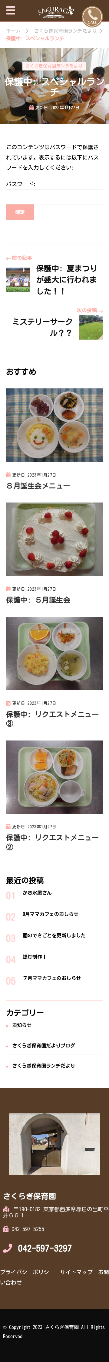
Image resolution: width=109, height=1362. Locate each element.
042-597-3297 (45, 1248)
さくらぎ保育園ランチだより (54, 66)
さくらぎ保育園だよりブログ (43, 1045)
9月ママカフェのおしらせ (50, 914)
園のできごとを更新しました (54, 935)
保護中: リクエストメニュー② (52, 842)
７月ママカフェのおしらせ (52, 978)
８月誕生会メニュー (38, 485)
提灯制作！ (35, 956)
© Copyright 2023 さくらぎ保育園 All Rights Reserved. (54, 1332)
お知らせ (21, 1025)
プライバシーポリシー (27, 1272)
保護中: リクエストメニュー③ (52, 719)
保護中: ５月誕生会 (38, 600)
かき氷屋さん (37, 892)
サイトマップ (76, 1272)
